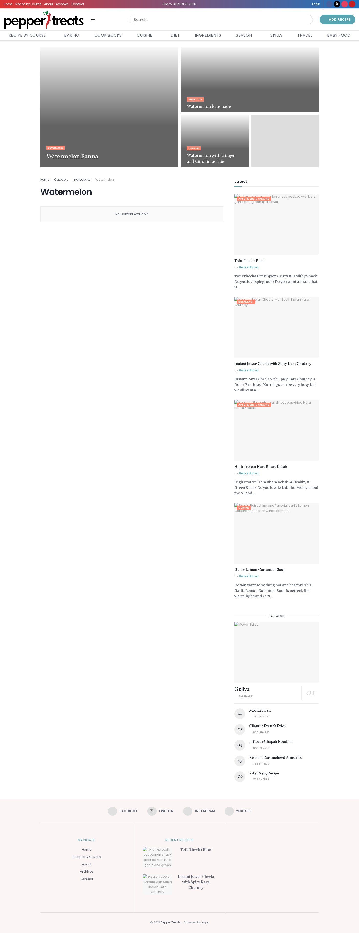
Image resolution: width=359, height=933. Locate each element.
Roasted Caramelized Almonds (275, 758)
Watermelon (104, 179)
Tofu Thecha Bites (249, 261)
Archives (62, 4)
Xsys (204, 922)
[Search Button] (308, 19)
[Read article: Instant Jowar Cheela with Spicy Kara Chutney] (276, 327)
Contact (78, 4)
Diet (175, 35)
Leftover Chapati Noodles (270, 742)
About (48, 4)
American (195, 99)
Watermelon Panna (72, 156)
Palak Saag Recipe (264, 773)
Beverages (55, 148)
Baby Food (339, 35)
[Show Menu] (93, 19)
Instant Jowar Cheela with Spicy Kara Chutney (272, 364)
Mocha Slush (260, 710)
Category (61, 179)
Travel (304, 35)
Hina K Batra (60, 166)
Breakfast (246, 302)
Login (315, 4)
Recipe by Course (28, 4)
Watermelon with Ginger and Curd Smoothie (211, 159)
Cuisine (144, 35)
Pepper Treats (171, 922)
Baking (71, 35)
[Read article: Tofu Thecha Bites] (276, 224)
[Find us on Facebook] (329, 4)
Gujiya (241, 689)
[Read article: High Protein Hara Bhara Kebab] (276, 430)
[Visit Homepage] (44, 19)
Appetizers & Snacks (254, 199)
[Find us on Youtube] (352, 4)
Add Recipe (339, 19)
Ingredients (208, 35)
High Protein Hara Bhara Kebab (260, 467)
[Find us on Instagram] (344, 4)
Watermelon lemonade (209, 107)
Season (244, 35)
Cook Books (108, 35)
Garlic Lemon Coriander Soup (259, 570)
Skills (276, 35)
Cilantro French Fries (267, 726)
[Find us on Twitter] (337, 4)
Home (8, 4)
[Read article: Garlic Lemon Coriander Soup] (276, 533)
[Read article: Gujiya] (276, 652)
